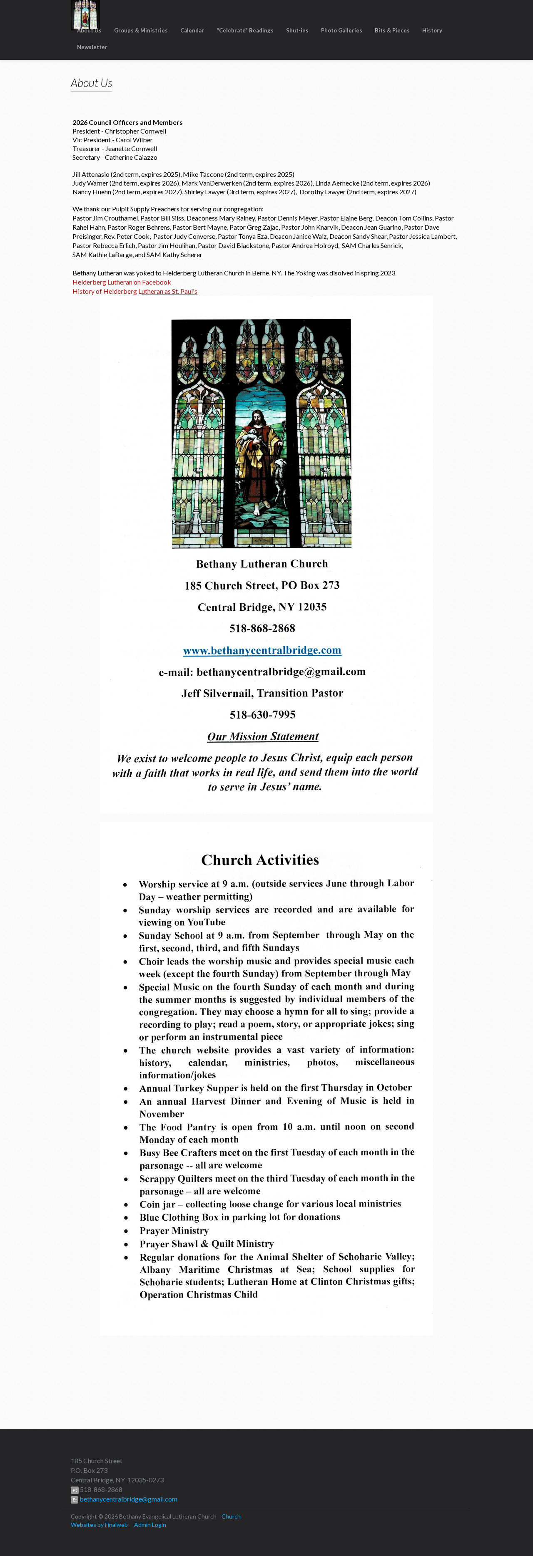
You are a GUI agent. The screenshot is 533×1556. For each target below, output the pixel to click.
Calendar (192, 30)
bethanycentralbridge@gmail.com (127, 1499)
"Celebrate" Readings (245, 30)
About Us (89, 30)
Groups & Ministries (141, 30)
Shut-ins (297, 30)
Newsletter (92, 47)
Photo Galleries (341, 30)
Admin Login (150, 1524)
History (432, 30)
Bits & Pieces (392, 30)
